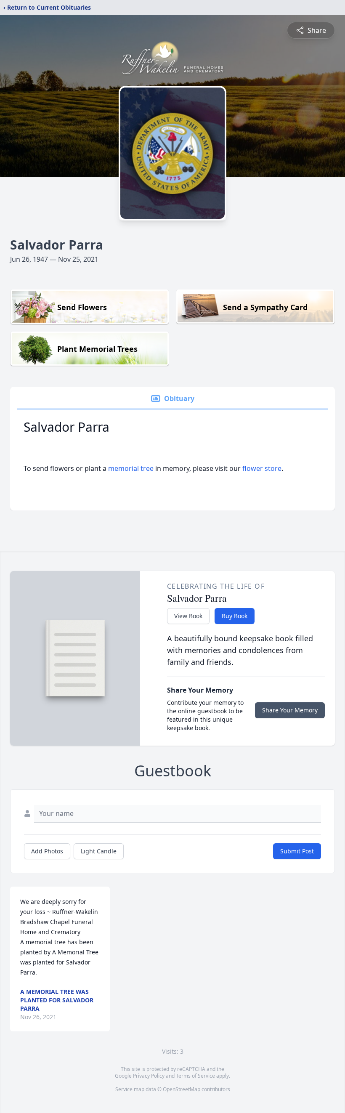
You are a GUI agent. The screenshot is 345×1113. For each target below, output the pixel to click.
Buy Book (234, 616)
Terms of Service (195, 1075)
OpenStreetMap (181, 1089)
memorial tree (131, 468)
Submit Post (297, 851)
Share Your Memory (290, 710)
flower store (261, 468)
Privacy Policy (149, 1075)
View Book (188, 616)
